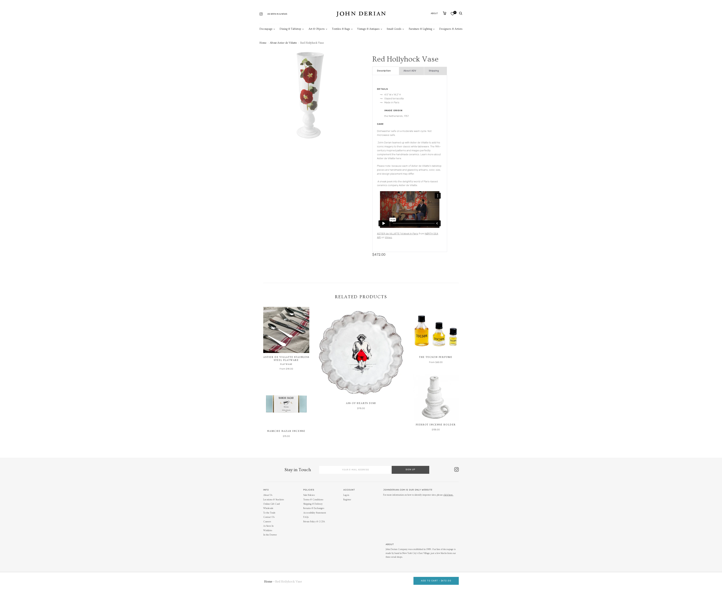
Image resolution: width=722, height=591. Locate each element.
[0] (452, 13)
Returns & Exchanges (313, 508)
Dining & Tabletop (290, 28)
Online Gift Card (271, 504)
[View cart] (444, 13)
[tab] (385, 71)
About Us (267, 495)
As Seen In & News (277, 14)
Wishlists (267, 530)
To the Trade (269, 513)
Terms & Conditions (313, 499)
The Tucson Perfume (435, 357)
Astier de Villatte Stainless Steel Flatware (286, 358)
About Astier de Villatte (283, 42)
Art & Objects (317, 28)
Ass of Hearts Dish (361, 403)
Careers (267, 521)
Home (262, 42)
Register (347, 499)
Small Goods (394, 28)
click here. (448, 495)
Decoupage (265, 28)
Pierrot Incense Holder (436, 424)
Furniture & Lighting (420, 28)
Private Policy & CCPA (314, 521)
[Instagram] (261, 14)
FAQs (306, 517)
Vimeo (388, 237)
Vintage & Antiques (368, 28)
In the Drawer (270, 535)
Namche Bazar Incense (286, 431)
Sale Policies (309, 495)
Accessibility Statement (314, 513)
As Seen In (268, 526)
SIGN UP (410, 469)
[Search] (461, 13)
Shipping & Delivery (313, 504)
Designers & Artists (451, 28)
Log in (346, 495)
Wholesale (268, 508)
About (434, 13)
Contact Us (269, 517)
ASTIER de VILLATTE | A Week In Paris (397, 233)
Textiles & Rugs (341, 28)
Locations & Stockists (273, 499)
